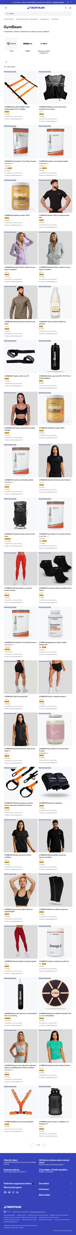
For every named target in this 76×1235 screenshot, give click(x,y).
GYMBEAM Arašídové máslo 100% (17, 215)
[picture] (21, 87)
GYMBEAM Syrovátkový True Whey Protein (20, 161)
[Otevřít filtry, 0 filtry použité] (6, 62)
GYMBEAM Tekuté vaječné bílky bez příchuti (52, 323)
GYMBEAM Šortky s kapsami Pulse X (52, 696)
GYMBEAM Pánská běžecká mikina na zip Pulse (19, 323)
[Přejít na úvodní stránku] (35, 7)
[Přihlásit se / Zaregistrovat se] (65, 8)
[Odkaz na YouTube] (9, 1192)
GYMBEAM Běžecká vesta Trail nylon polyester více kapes (53, 108)
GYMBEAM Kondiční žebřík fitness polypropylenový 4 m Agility (17, 108)
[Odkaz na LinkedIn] (17, 1192)
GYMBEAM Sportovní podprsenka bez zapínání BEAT (18, 910)
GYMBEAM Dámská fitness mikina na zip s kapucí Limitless (20, 268)
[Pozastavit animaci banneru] (67, 2)
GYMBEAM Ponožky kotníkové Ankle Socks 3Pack (55, 589)
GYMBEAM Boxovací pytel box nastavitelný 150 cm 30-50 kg (20, 1015)
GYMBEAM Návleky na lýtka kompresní (53, 909)
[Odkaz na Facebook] (5, 1192)
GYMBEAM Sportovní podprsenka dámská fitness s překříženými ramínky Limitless (20, 1066)
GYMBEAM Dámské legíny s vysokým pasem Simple (18, 589)
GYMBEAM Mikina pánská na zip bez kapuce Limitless (52, 856)
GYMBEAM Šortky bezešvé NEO (16, 696)
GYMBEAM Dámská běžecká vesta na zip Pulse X (19, 750)
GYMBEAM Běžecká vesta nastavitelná (18, 1122)
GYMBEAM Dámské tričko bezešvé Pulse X (55, 480)
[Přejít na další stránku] (44, 1145)
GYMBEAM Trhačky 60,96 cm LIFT (16, 376)
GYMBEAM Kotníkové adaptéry (50, 803)
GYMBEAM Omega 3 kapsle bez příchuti (54, 961)
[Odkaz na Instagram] (13, 1192)
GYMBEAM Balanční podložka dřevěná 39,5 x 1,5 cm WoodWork (55, 1015)
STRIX (12, 51)
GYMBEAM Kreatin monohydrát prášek (53, 161)
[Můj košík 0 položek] (70, 8)
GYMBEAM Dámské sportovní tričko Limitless (18, 856)
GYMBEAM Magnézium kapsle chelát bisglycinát (53, 644)
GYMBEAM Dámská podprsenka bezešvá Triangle (19, 429)
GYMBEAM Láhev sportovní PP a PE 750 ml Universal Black (55, 377)
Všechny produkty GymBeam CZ (44, 52)
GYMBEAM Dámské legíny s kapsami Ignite (20, 961)
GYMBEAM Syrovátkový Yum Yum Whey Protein (54, 750)
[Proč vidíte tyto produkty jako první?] (5, 67)
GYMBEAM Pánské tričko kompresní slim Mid (54, 216)
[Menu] (6, 8)
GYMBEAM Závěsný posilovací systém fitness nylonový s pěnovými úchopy (18, 804)
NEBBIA (27, 51)
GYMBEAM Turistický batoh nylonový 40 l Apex (19, 535)
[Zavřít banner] (70, 2)
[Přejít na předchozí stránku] (31, 1145)
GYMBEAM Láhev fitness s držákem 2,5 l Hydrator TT (54, 1123)
